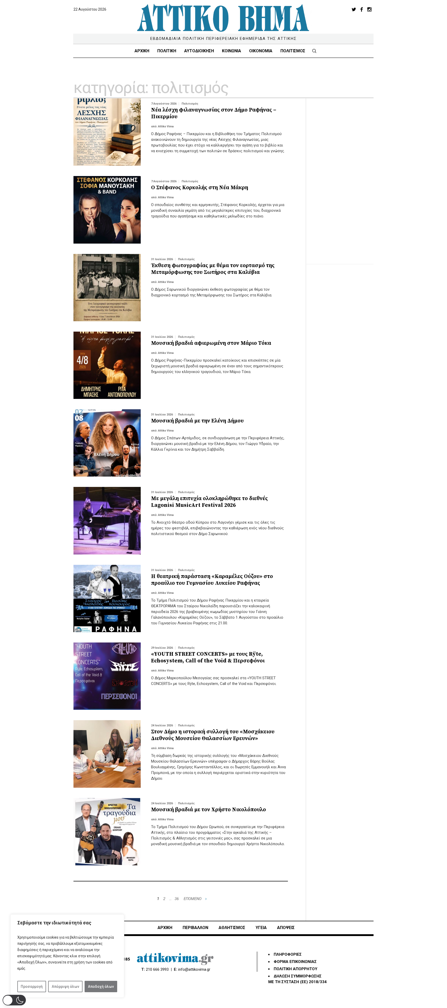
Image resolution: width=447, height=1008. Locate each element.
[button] (14, 1000)
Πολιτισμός (190, 103)
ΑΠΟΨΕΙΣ (286, 927)
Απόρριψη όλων (65, 986)
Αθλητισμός (232, 927)
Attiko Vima (166, 126)
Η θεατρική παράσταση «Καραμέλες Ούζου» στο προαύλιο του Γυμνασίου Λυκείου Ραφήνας (212, 580)
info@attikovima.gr (194, 969)
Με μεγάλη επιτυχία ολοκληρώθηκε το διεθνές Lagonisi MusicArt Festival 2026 (209, 502)
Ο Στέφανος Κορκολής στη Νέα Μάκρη (199, 187)
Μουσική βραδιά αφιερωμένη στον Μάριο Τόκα (211, 343)
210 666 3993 (157, 969)
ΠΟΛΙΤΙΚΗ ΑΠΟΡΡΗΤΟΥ (295, 969)
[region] (67, 956)
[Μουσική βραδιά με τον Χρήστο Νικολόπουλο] (107, 831)
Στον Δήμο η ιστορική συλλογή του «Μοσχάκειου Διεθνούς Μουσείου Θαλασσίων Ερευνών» (212, 735)
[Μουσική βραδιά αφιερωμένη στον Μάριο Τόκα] (107, 365)
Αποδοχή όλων (101, 986)
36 (177, 898)
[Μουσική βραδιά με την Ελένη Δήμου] (107, 443)
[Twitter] (354, 9)
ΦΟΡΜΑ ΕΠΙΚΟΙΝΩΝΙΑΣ (295, 961)
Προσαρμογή (32, 986)
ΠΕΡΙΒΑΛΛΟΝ (195, 927)
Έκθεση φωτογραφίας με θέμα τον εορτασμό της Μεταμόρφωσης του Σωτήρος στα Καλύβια (212, 269)
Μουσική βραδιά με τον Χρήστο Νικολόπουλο (208, 809)
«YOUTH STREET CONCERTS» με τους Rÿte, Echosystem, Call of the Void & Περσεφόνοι (208, 657)
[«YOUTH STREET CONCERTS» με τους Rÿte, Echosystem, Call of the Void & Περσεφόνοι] (107, 676)
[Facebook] (361, 9)
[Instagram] (369, 9)
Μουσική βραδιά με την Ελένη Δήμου (197, 421)
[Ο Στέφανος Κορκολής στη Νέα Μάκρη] (107, 209)
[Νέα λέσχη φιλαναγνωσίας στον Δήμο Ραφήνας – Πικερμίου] (107, 132)
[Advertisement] (345, 176)
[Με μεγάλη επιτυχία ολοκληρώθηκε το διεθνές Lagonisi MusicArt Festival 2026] (107, 520)
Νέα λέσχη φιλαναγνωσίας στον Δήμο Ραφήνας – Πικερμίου (213, 113)
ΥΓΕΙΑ (261, 927)
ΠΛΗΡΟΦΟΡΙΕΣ (288, 954)
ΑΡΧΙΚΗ (165, 927)
